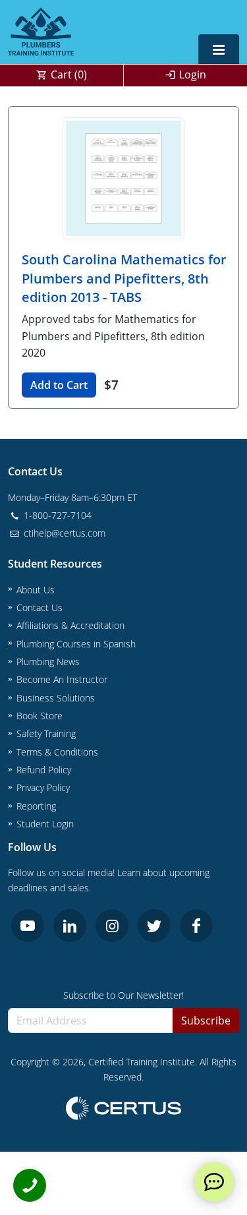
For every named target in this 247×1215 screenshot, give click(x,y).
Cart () (69, 74)
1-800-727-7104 (56, 515)
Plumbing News (48, 661)
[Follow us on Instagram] (112, 925)
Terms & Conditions (57, 752)
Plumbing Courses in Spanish (76, 643)
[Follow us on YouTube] (27, 925)
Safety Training (46, 733)
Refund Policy (43, 769)
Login (192, 74)
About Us (35, 589)
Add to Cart (59, 385)
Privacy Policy (43, 787)
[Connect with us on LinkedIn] (69, 925)
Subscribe (206, 1020)
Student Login (45, 823)
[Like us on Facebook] (196, 925)
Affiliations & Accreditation (70, 625)
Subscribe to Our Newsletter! (123, 995)
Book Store (39, 715)
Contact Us (39, 607)
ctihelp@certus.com (63, 533)
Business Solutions (55, 698)
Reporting (36, 806)
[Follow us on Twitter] (154, 925)
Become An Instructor (61, 679)
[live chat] (214, 1182)
